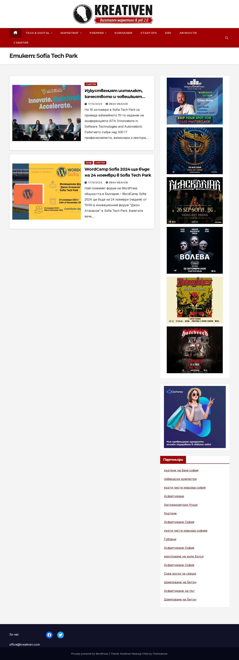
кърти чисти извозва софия (185, 487)
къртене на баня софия (181, 470)
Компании (123, 33)
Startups (148, 33)
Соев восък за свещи (180, 573)
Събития (20, 42)
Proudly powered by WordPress (90, 653)
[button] (226, 38)
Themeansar (160, 653)
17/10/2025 (95, 104)
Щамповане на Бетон (180, 582)
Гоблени (170, 539)
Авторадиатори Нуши (181, 505)
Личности (188, 33)
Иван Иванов (118, 104)
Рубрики (97, 33)
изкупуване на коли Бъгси (184, 556)
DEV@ (89, 163)
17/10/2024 (95, 182)
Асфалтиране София (179, 522)
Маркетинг (70, 33)
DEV (168, 33)
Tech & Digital (38, 33)
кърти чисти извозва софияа (185, 530)
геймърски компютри (180, 479)
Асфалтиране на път (179, 591)
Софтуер (100, 163)
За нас (14, 634)
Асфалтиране (174, 496)
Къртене (170, 513)
